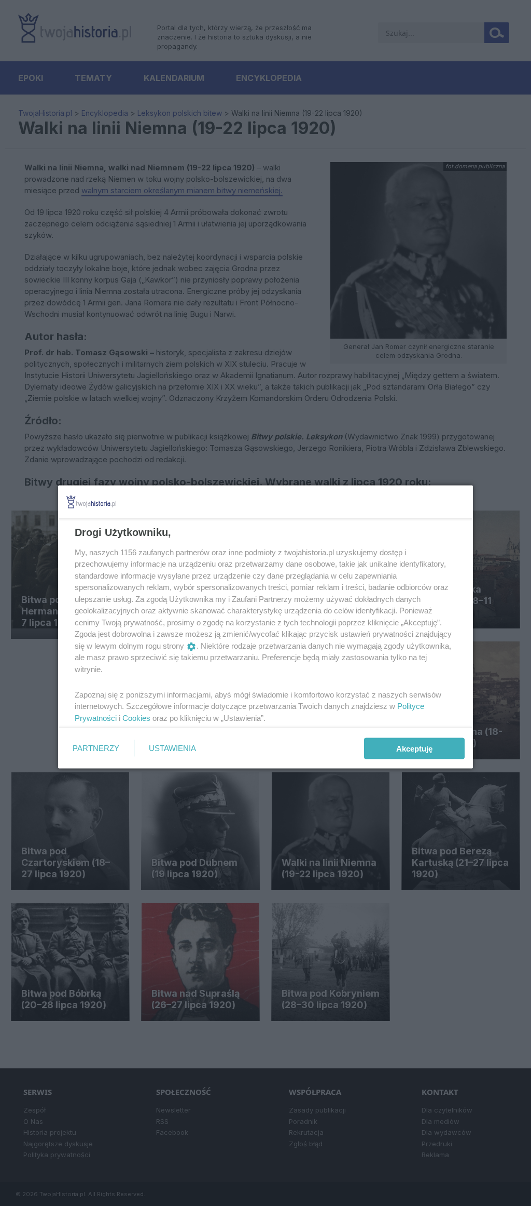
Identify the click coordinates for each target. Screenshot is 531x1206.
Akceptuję (414, 748)
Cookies (136, 717)
